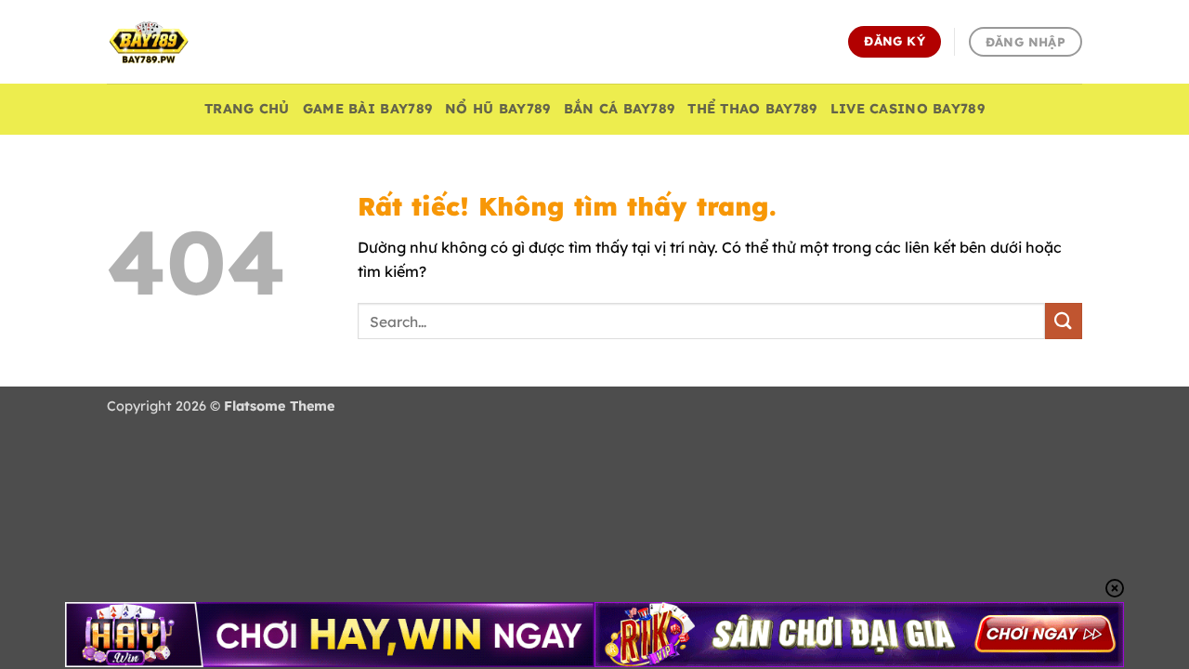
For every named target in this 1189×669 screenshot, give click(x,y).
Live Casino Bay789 (907, 108)
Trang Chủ (247, 108)
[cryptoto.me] (200, 42)
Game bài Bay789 (367, 108)
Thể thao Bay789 (752, 108)
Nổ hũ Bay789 (497, 108)
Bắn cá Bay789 (619, 108)
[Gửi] (1063, 321)
